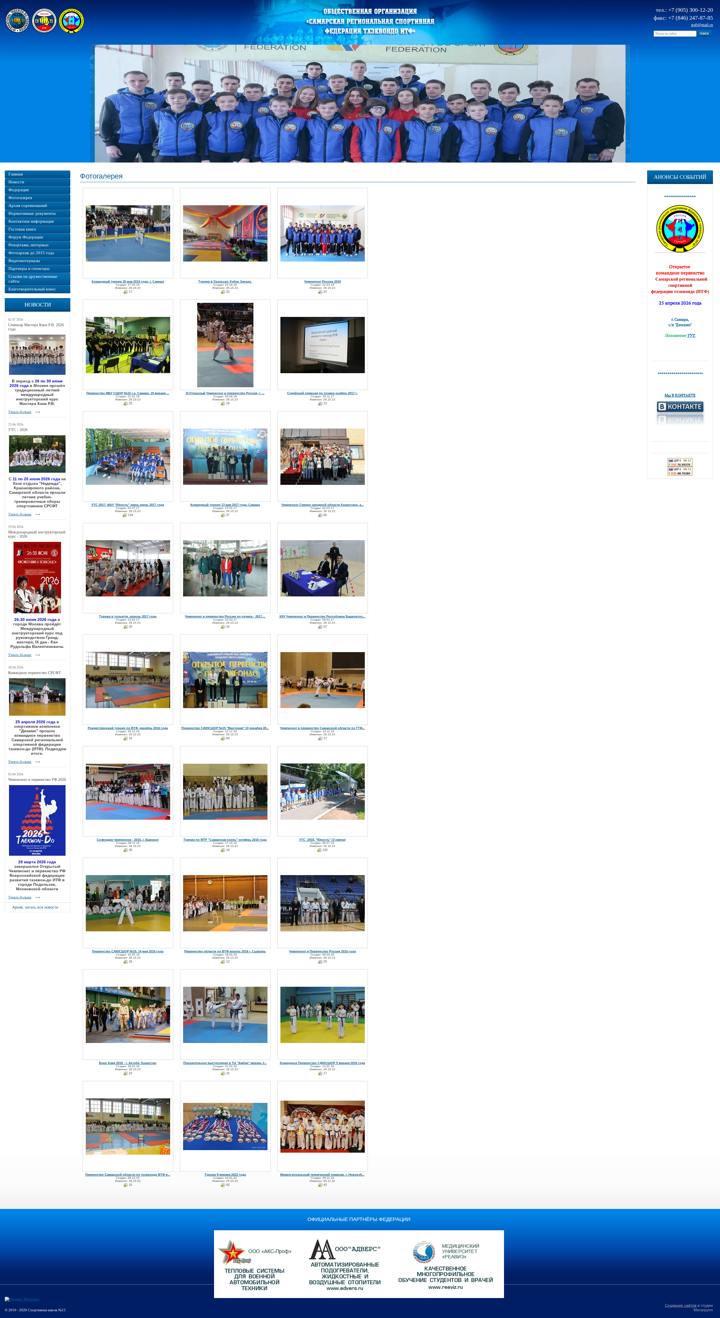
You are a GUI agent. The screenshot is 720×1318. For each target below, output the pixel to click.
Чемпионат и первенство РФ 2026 (37, 780)
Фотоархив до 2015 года (31, 253)
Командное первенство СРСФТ (34, 673)
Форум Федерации (25, 237)
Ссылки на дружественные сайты (32, 278)
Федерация (18, 190)
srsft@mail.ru (702, 25)
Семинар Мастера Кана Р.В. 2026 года (36, 327)
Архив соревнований (27, 205)
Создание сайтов (680, 1305)
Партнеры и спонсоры (29, 268)
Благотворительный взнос (32, 289)
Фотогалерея (20, 197)
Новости (16, 182)
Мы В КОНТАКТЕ (680, 395)
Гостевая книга (22, 229)
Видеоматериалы (24, 260)
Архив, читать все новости (35, 907)
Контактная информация (31, 221)
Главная (15, 174)
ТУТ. (691, 335)
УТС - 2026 (18, 430)
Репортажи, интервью (28, 245)
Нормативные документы (32, 213)
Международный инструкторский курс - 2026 (37, 534)
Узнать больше (20, 412)
